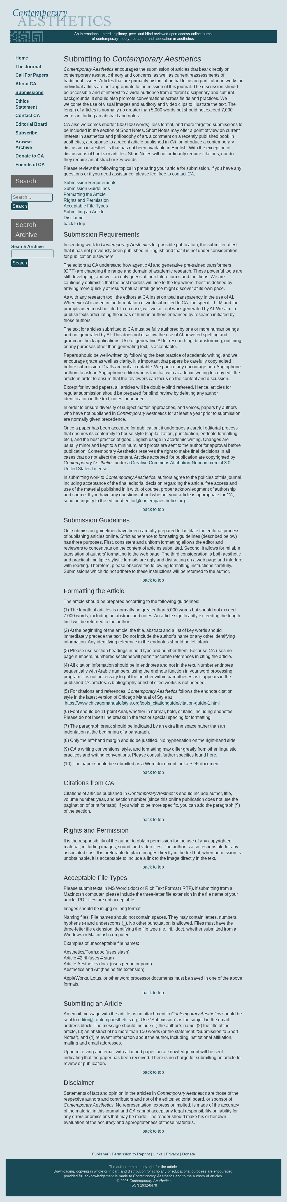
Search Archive (27, 246)
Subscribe (26, 133)
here (211, 755)
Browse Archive (23, 144)
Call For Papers (31, 75)
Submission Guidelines (87, 188)
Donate (188, 1154)
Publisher (100, 1154)
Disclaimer (74, 217)
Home (21, 58)
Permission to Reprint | (132, 1154)
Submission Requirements (90, 182)
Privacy (172, 1154)
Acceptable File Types (86, 206)
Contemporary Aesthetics (150, 1181)
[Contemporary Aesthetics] (74, 18)
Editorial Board (31, 124)
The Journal (28, 66)
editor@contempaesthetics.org (154, 500)
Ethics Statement (26, 104)
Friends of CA (30, 164)
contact (183, 174)
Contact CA (27, 115)
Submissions (29, 92)
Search (20, 262)
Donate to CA (29, 156)
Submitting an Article (84, 211)
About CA (25, 83)
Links (158, 1154)
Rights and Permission (86, 200)
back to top (74, 223)
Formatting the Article (85, 194)
